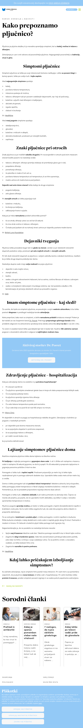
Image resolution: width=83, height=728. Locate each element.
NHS (6, 294)
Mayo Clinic (9, 412)
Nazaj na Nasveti (14, 586)
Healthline (9, 115)
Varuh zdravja (12, 19)
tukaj (40, 703)
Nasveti (29, 19)
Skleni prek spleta (50, 682)
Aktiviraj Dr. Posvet (41, 360)
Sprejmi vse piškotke (23, 709)
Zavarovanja (7, 677)
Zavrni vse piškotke (23, 722)
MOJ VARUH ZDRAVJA (59, 3)
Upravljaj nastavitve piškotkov (23, 715)
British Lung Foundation (14, 232)
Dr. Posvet (33, 320)
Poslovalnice (7, 682)
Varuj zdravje (48, 677)
